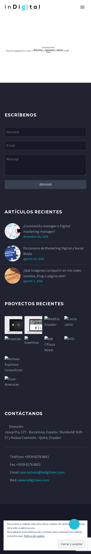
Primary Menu (82, 7)
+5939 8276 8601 (37, 456)
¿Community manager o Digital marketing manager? (46, 229)
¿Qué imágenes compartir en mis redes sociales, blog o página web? (52, 273)
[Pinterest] (48, 515)
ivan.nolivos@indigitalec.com (42, 472)
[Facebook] (42, 515)
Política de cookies (34, 536)
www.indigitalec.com (33, 480)
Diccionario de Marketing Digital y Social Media (53, 251)
